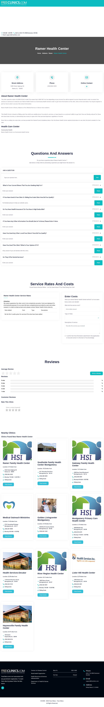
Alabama (44, 53)
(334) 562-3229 (52, 86)
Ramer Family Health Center (16, 463)
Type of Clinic (69, 314)
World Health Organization (38, 673)
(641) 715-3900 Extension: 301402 (28, 33)
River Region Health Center (51, 573)
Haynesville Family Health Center (15, 626)
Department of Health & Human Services (39, 682)
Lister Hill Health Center (83, 573)
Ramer (51, 53)
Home (39, 53)
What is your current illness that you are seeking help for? (22, 185)
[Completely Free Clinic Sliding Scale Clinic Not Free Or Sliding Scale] (82, 317)
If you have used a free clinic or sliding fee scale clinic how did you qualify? (28, 197)
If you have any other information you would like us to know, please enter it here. (30, 221)
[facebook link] (2, 687)
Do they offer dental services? (13, 257)
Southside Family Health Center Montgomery (49, 463)
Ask (97, 177)
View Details (8, 484)
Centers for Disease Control (38, 670)
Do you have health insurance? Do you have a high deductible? (24, 209)
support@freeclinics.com (13, 35)
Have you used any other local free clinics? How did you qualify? (25, 233)
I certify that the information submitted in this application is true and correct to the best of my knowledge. (82, 337)
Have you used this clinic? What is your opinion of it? (21, 245)
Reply (98, 191)
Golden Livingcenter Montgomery (47, 518)
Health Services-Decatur (14, 573)
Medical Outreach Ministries (16, 517)
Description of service (71, 322)
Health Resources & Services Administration (39, 677)
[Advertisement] (52, 18)
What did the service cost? (72, 305)
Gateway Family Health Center (83, 464)
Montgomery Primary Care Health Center (85, 519)
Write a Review (96, 373)
